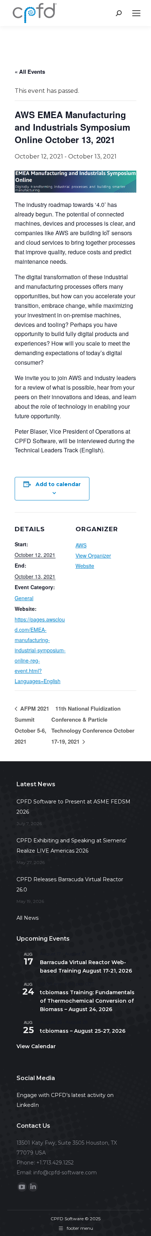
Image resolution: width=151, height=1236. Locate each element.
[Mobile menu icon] (136, 13)
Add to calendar (58, 484)
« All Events (30, 72)
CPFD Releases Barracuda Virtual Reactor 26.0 (69, 884)
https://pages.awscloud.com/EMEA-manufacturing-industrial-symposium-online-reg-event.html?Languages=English (40, 650)
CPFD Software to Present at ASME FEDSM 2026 (73, 806)
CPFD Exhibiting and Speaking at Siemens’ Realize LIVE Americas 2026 (71, 845)
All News (27, 918)
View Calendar (36, 1046)
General (24, 598)
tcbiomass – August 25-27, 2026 (82, 1031)
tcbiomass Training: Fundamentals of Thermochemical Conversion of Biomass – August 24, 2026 (87, 1000)
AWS (81, 545)
